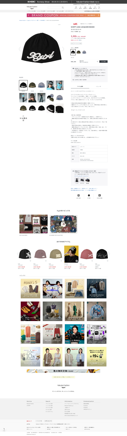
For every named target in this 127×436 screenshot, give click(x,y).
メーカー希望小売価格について (91, 190)
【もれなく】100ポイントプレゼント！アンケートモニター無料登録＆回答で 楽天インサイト (53, 424)
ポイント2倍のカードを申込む (71, 427)
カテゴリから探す (49, 407)
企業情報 (28, 432)
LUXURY (28, 405)
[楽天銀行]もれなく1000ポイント (80, 4)
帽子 (38, 20)
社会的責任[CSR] (54, 432)
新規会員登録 (86, 403)
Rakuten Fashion (22, 20)
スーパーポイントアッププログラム (72, 403)
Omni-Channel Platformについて (71, 415)
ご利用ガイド (67, 407)
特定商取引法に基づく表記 (70, 413)
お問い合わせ (67, 409)
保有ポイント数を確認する (89, 427)
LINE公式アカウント (88, 409)
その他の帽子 (42, 20)
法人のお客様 (67, 411)
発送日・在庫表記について (76, 188)
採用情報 (60, 432)
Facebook (86, 405)
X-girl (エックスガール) (31, 20)
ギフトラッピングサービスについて (82, 176)
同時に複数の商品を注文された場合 (77, 190)
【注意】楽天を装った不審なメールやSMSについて (63, 377)
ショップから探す (49, 405)
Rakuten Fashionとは (69, 405)
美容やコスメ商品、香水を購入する (53, 427)
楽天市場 (98, 4)
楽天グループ (91, 4)
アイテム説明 (80, 86)
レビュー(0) (98, 86)
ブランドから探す (49, 403)
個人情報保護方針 (34, 432)
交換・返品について (92, 188)
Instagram (86, 407)
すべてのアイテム (49, 411)
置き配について (85, 188)
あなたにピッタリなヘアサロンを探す (33, 427)
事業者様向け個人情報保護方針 (44, 432)
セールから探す (49, 409)
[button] (41, 49)
